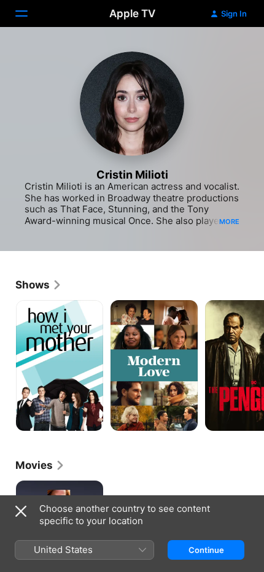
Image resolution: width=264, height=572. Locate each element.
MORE (229, 221)
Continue (206, 550)
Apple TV (132, 13)
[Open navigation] (28, 13)
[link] (38, 285)
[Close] (20, 511)
